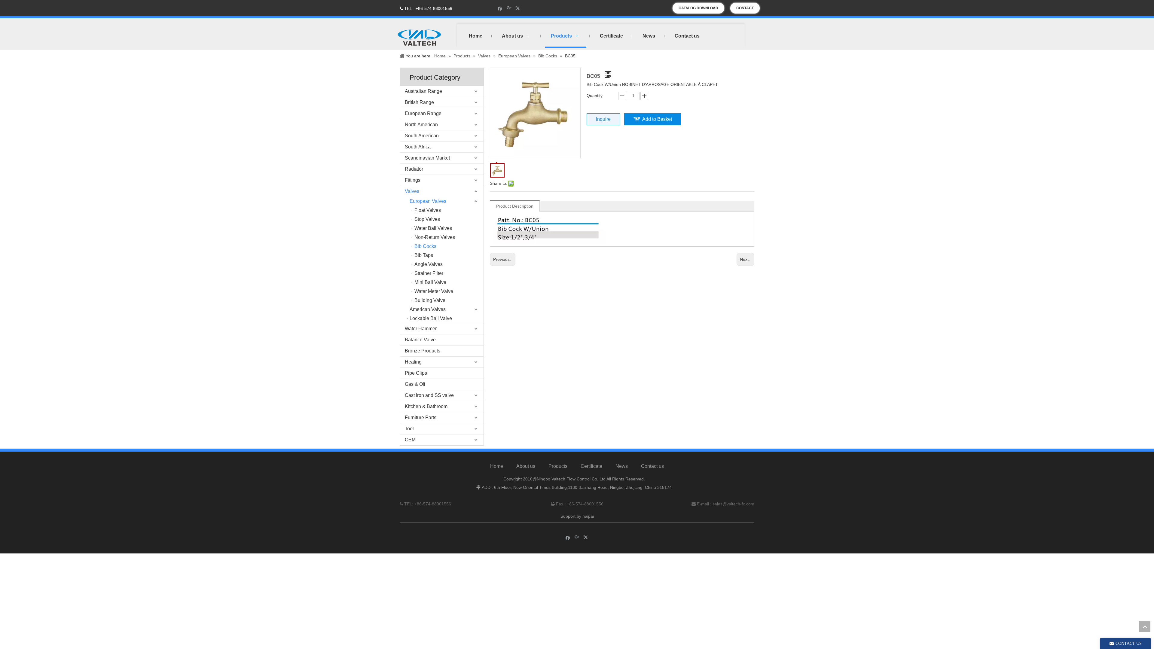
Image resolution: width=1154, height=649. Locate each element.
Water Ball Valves (433, 228)
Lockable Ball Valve (431, 318)
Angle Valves (428, 264)
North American (421, 124)
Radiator (414, 169)
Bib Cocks (425, 246)
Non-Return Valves (434, 237)
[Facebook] (500, 8)
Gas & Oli (415, 384)
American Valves (428, 309)
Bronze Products (422, 350)
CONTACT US (745, 10)
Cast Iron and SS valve (429, 395)
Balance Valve (420, 339)
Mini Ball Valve (430, 282)
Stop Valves (427, 219)
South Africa (418, 146)
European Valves (428, 201)
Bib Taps (423, 255)
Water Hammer (421, 328)
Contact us (652, 466)
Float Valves (427, 210)
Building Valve (429, 300)
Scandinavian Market (427, 157)
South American (422, 135)
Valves (412, 191)
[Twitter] (518, 8)
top (1144, 626)
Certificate (591, 466)
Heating (413, 361)
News (621, 466)
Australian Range (423, 91)
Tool (409, 428)
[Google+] (509, 8)
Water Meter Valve (433, 291)
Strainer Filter (428, 273)
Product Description (514, 206)
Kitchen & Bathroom (426, 406)
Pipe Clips (416, 373)
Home (496, 466)
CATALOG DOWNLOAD (698, 8)
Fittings (412, 180)
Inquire (603, 119)
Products (557, 466)
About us (525, 466)
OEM (410, 439)
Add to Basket (657, 119)
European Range (423, 113)
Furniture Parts (420, 417)
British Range (419, 102)
